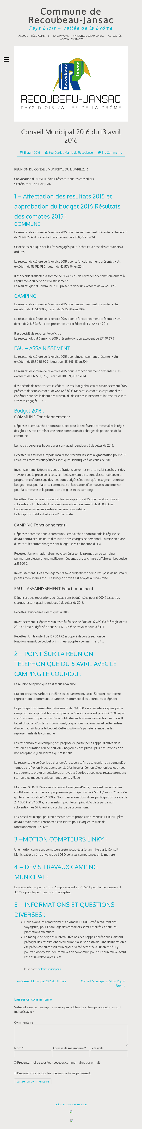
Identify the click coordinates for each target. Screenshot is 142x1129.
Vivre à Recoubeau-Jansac (88, 35)
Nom (19, 1048)
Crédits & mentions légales (71, 1104)
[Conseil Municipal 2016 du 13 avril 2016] (71, 84)
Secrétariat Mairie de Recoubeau (70, 152)
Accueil (23, 35)
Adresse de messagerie (69, 1048)
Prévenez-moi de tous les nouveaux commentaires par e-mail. (58, 1062)
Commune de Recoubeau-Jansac (71, 15)
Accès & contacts (71, 39)
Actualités (115, 35)
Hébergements (40, 35)
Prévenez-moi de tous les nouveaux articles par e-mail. (54, 1073)
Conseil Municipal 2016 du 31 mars (43, 981)
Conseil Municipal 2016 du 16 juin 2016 (103, 983)
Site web (97, 1048)
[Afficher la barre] (6, 59)
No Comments (112, 152)
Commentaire (23, 1022)
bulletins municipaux (49, 969)
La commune (61, 35)
